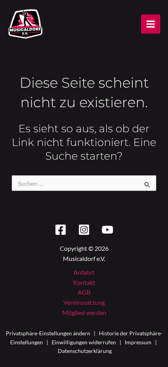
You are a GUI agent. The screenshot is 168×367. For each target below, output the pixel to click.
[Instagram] (84, 229)
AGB (84, 292)
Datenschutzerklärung (85, 350)
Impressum (138, 342)
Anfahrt (84, 272)
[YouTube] (107, 229)
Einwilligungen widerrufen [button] (84, 342)
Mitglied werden (84, 312)
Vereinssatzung (84, 302)
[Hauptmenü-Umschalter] (150, 24)
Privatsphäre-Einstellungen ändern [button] (48, 333)
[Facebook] (60, 229)
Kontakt (84, 282)
